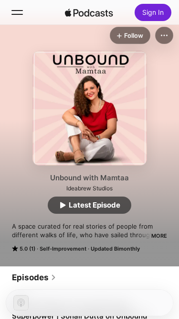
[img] (89, 12)
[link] (34, 277)
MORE (159, 235)
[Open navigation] (17, 12)
